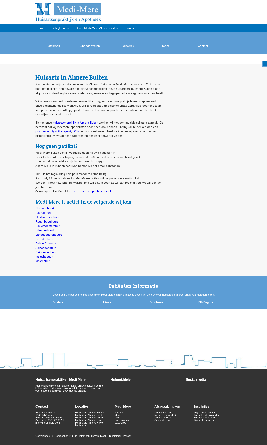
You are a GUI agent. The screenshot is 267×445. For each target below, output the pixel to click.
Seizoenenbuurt (45, 247)
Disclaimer (115, 436)
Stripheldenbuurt (46, 252)
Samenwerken (123, 420)
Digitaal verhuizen (204, 420)
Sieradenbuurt (44, 239)
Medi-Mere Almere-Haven (89, 422)
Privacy (127, 436)
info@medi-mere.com (47, 422)
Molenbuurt (42, 261)
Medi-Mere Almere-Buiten (89, 412)
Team (165, 45)
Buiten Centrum (45, 243)
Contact (130, 28)
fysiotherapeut (61, 131)
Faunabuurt (43, 212)
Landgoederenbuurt (48, 234)
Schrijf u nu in (61, 28)
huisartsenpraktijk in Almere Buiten (75, 122)
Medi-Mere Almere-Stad (88, 415)
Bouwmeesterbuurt (47, 226)
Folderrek (127, 45)
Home (40, 28)
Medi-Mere (81, 425)
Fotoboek (156, 302)
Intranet (83, 436)
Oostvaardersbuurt (47, 217)
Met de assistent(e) (165, 415)
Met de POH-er (162, 417)
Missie (118, 415)
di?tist (76, 131)
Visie (117, 417)
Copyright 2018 (44, 436)
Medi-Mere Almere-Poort (89, 417)
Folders (58, 302)
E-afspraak (52, 45)
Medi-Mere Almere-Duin (88, 420)
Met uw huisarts (163, 412)
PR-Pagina (205, 302)
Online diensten (163, 420)
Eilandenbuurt (44, 230)
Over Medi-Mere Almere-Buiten (97, 28)
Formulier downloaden (207, 415)
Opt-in (73, 436)
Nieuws (119, 412)
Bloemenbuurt (44, 208)
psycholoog (42, 131)
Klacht (103, 436)
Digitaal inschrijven (205, 412)
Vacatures (120, 422)
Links (107, 302)
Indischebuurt (44, 256)
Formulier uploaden (205, 417)
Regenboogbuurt (46, 221)
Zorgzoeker (61, 436)
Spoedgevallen (90, 45)
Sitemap (94, 436)
